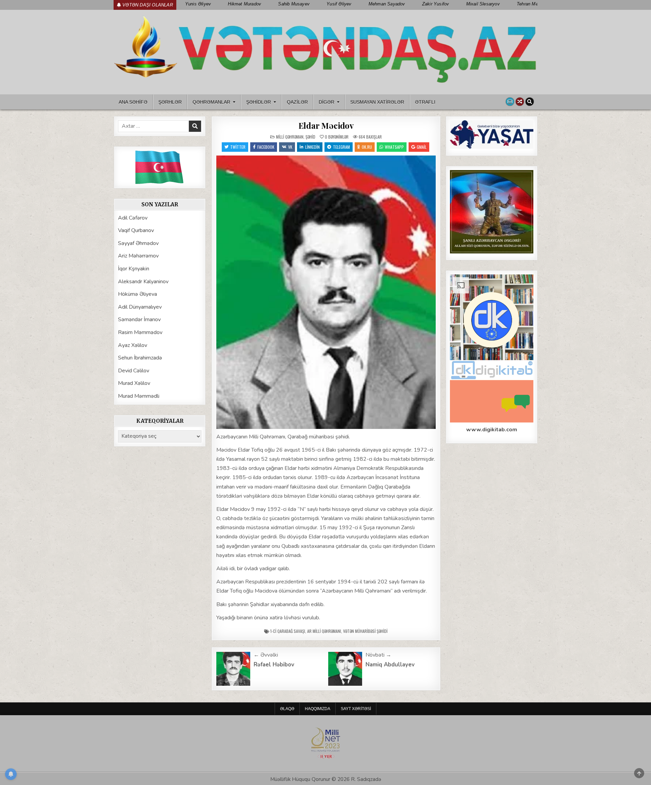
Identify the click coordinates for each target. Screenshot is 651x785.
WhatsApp (394, 147)
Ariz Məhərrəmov (138, 256)
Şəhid (310, 137)
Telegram (341, 147)
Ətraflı (425, 102)
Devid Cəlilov (133, 370)
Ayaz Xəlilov (132, 345)
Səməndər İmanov (139, 319)
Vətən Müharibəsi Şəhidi (365, 631)
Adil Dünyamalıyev (140, 307)
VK (290, 147)
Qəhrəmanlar (211, 102)
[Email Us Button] (510, 102)
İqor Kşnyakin (133, 268)
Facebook (265, 147)
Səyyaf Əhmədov (138, 243)
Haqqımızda (317, 708)
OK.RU (367, 147)
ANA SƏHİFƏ (133, 102)
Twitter (237, 147)
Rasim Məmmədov (140, 332)
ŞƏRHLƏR (170, 102)
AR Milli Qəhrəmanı (324, 631)
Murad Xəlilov (134, 383)
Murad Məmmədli (138, 396)
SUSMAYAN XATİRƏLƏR (377, 102)
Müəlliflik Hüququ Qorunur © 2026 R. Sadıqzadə (325, 779)
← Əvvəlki (266, 655)
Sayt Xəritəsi (356, 708)
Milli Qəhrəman (289, 137)
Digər (326, 102)
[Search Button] (530, 102)
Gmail (422, 147)
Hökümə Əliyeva (137, 294)
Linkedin (312, 147)
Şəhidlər (258, 102)
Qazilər (297, 102)
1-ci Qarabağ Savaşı (287, 631)
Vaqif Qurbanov (136, 230)
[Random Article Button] (520, 102)
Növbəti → (378, 655)
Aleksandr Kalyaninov (143, 281)
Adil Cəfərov (132, 218)
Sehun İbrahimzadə (140, 357)
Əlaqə (287, 708)
